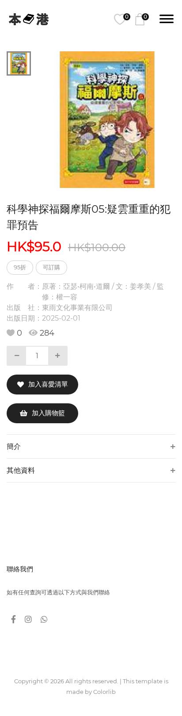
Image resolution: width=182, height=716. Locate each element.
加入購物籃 (48, 413)
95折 (20, 267)
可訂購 (51, 267)
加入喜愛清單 (48, 384)
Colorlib (104, 691)
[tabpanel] (107, 119)
